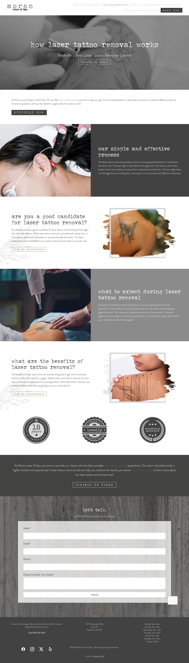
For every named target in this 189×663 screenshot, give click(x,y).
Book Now (171, 10)
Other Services (56, 624)
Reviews (33, 624)
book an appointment (29, 249)
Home (75, 4)
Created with (94, 656)
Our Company (23, 624)
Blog (28, 627)
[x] (41, 649)
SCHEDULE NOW (29, 112)
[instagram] (32, 649)
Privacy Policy (36, 627)
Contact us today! (94, 62)
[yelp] (50, 649)
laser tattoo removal (68, 100)
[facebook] (23, 649)
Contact (152, 10)
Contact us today (142, 470)
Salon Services (171, 4)
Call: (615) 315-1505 (37, 632)
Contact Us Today (94, 484)
